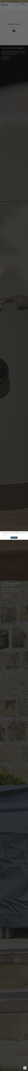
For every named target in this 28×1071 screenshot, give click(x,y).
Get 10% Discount (14, 537)
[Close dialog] (27, 532)
